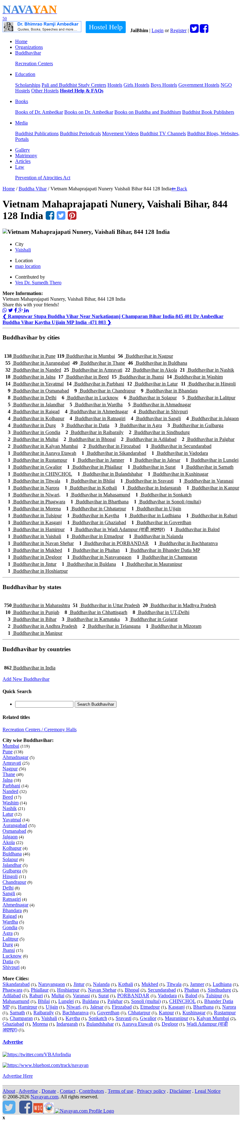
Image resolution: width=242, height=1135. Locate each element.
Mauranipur (176, 1018)
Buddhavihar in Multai (33, 439)
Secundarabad (162, 990)
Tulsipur (214, 995)
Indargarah (67, 1024)
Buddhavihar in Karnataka (91, 619)
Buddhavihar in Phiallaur (94, 467)
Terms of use (120, 1091)
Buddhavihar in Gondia (34, 432)
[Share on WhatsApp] (5, 310)
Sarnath (17, 1012)
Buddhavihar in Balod (195, 529)
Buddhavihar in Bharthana (100, 501)
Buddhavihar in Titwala (34, 481)
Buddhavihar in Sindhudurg (159, 432)
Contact (67, 1091)
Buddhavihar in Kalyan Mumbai (43, 446)
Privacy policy (151, 1091)
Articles (23, 161)
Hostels (114, 85)
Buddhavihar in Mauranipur (151, 564)
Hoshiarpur (68, 990)
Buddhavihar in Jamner (98, 460)
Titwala (174, 984)
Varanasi (81, 995)
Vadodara (167, 995)
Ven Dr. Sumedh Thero (38, 282)
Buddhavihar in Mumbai (86, 356)
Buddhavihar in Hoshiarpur (38, 571)
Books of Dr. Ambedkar (39, 112)
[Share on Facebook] (16, 310)
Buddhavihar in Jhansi (138, 376)
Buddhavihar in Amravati (93, 370)
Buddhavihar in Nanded (33, 370)
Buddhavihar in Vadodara (180, 453)
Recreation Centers (34, 63)
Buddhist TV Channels (163, 133)
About (9, 1091)
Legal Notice (208, 1091)
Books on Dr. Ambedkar (88, 112)
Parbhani (11, 785)
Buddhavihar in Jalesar (155, 460)
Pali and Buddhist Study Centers (74, 85)
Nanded (10, 791)
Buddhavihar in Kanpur (213, 487)
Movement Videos (120, 133)
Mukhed (149, 984)
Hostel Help (106, 27)
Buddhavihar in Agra (138, 425)
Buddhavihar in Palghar (208, 439)
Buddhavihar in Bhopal (90, 439)
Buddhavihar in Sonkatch (163, 494)
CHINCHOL (182, 1001)
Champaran (21, 1018)
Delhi (8, 887)
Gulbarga (12, 870)
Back (179, 188)
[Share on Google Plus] (21, 310)
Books (21, 101)
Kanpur (166, 1012)
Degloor (170, 1024)
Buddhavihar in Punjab (32, 612)
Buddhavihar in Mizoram (173, 626)
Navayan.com (44, 1096)
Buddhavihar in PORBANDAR (114, 543)
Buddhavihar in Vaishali (34, 536)
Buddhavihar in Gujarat (151, 619)
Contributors (91, 1091)
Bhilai (44, 1001)
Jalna (8, 780)
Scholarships (27, 85)
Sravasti (123, 1018)
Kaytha (73, 1018)
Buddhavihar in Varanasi (206, 481)
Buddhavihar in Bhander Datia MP (162, 550)
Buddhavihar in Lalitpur (208, 397)
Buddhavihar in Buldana (89, 564)
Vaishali (23, 249)
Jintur (78, 984)
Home (21, 41)
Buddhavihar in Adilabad (148, 439)
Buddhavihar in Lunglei (212, 460)
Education (25, 74)
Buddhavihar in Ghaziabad (96, 522)
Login (158, 30)
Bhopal (132, 990)
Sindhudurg (219, 990)
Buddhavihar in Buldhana (157, 363)
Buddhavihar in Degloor (35, 557)
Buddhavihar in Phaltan (93, 550)
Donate (49, 1091)
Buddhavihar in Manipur (35, 633)
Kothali (125, 984)
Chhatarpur (139, 1012)
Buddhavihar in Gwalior (35, 467)
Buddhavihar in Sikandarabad (114, 453)
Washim (11, 802)
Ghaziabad (13, 1024)
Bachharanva (75, 1012)
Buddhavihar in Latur (152, 383)
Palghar (115, 1001)
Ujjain (52, 1007)
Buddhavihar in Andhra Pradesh (42, 626)
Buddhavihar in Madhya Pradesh (179, 605)
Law (19, 167)
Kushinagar (193, 1012)
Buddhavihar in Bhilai (90, 481)
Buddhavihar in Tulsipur (35, 515)
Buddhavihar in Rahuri (211, 515)
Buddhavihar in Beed (83, 376)
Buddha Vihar (33, 188)
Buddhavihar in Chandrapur (104, 390)
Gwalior (148, 1018)
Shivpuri (11, 967)
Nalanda (101, 984)
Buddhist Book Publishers (208, 112)
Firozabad (122, 1007)
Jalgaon (10, 836)
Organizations (29, 47)
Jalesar (96, 1007)
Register (178, 30)
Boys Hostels (164, 85)
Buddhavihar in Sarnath (207, 467)
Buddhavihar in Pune (29, 356)
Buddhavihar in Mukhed (35, 550)
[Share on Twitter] (10, 310)
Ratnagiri (12, 899)
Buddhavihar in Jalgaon (212, 418)
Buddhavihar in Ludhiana (152, 515)
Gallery (22, 150)
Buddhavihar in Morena (34, 508)
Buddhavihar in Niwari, (34, 494)
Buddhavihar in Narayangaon (99, 557)
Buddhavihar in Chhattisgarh (96, 612)
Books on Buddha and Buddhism (147, 112)
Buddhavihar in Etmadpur (95, 536)
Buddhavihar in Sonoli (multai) (167, 501)
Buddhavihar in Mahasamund (98, 494)
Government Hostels (198, 85)
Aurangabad (15, 825)
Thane (9, 774)
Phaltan (191, 990)
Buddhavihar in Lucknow (90, 397)
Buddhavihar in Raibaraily (95, 432)
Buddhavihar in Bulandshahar (110, 474)
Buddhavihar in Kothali (91, 487)
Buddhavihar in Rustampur (37, 460)
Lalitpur (10, 938)
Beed (8, 797)
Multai (57, 995)
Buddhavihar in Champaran (167, 557)
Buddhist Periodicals (80, 133)
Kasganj (176, 1007)
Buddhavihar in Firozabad (112, 446)
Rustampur (225, 1012)
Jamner (197, 984)
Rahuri (36, 995)
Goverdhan (108, 1012)
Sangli (9, 893)
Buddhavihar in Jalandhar (36, 404)
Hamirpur (27, 1007)
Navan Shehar (102, 990)
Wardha (10, 921)
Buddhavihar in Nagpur (145, 356)
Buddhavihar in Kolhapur (36, 418)
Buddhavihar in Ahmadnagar (159, 404)
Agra (8, 933)
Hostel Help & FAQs (81, 90)
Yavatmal (12, 819)
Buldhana (12, 853)
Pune (8, 751)
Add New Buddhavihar (26, 679)
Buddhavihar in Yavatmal (34, 383)
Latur (8, 814)
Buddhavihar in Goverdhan (161, 522)
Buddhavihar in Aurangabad (37, 363)
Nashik (10, 808)
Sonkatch (98, 1018)
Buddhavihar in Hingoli (208, 383)
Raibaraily (43, 1012)
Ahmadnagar (15, 757)
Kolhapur (12, 848)
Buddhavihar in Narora (33, 487)
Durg (8, 944)
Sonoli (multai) (146, 1001)
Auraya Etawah (137, 1024)
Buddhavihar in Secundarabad (178, 446)
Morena (40, 1024)
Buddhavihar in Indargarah (151, 487)
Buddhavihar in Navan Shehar (41, 543)
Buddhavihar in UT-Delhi (161, 612)
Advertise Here (18, 1076)
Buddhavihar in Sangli (156, 418)
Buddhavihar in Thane (98, 363)
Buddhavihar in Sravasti (147, 481)
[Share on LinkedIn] (26, 310)
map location (28, 266)
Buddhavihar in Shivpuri (160, 411)
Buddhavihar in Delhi (32, 397)
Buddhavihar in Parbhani (95, 383)
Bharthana (203, 1007)
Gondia (10, 927)
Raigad (10, 916)
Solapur (10, 859)
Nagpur (10, 768)
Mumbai (11, 746)
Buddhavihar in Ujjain (156, 508)
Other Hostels (45, 90)
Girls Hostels (136, 85)
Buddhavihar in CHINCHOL (40, 474)
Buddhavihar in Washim (195, 376)
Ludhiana (222, 984)
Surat (103, 995)
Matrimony (26, 155)
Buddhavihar (28, 52)
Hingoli (10, 876)
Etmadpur (150, 1007)
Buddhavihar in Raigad (34, 411)
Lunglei (66, 1001)
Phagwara (12, 990)
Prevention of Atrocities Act (42, 177)
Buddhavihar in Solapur (150, 397)
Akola (9, 842)
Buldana (90, 1001)
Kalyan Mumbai (213, 1018)
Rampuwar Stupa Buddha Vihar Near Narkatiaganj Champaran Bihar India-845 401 (98, 316)
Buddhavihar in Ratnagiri (97, 418)
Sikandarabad (16, 984)
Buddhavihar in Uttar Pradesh (106, 605)
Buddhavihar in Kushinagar (178, 474)
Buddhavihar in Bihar (32, 619)
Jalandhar (12, 865)
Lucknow (12, 955)
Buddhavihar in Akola (151, 370)
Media (21, 122)
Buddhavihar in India (29, 667)
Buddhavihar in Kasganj (35, 522)
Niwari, (74, 1007)
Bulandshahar (100, 1024)
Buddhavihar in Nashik (207, 370)
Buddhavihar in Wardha (96, 404)
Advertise (13, 1042)
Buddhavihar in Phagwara (36, 501)
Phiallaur (40, 990)
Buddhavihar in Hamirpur (36, 529)
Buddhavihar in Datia (85, 425)
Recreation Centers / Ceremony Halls (40, 729)
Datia (8, 961)
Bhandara (12, 910)
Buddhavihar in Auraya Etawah (42, 453)
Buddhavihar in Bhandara (169, 390)
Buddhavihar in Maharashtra (37, 605)
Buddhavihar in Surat (152, 467)
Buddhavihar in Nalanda (156, 536)
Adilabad (12, 995)
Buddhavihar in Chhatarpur (96, 508)
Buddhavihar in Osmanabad (38, 390)
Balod (191, 995)
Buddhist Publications (37, 133)
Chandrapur (14, 882)
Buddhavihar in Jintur (32, 564)
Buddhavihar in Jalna (30, 376)
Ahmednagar (15, 904)
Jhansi (9, 950)
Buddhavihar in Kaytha (93, 515)
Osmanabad (14, 831)
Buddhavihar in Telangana (112, 626)
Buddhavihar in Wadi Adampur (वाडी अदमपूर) (117, 529)
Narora (229, 1007)
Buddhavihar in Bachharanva (186, 543)
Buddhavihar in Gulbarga (195, 425)
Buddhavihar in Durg (32, 425)
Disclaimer (180, 1091)
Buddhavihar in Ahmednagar (96, 411)
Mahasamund (16, 1001)
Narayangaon (51, 984)
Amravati (12, 763)
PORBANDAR (133, 995)
